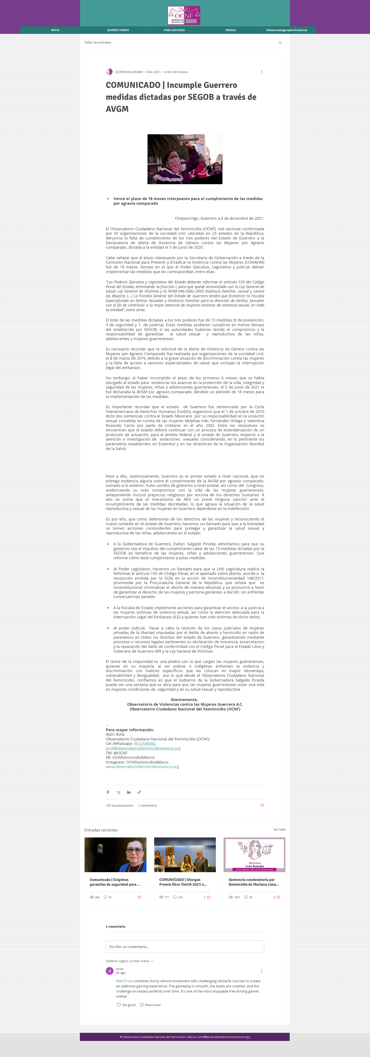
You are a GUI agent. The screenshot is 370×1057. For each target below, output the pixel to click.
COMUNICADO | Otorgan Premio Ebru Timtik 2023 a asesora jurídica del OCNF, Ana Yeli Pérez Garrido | (184, 882)
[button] (280, 42)
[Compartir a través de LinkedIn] (129, 792)
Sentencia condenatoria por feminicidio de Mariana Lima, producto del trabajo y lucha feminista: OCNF (253, 882)
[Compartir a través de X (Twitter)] (118, 792)
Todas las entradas (97, 42)
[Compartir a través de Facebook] (108, 792)
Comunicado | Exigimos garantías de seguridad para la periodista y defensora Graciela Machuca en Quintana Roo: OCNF (115, 882)
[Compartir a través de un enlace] (139, 792)
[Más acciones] (261, 71)
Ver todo (280, 829)
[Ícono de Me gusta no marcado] (119, 1005)
